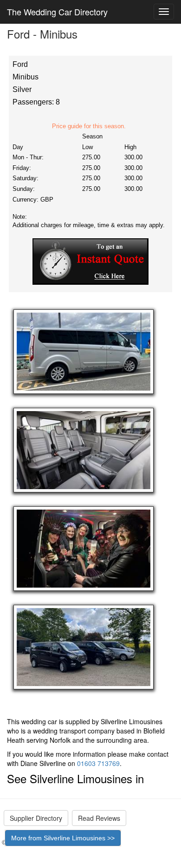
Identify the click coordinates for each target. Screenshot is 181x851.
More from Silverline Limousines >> (63, 838)
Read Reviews (99, 818)
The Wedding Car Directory (57, 12)
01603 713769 (98, 763)
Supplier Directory (36, 818)
